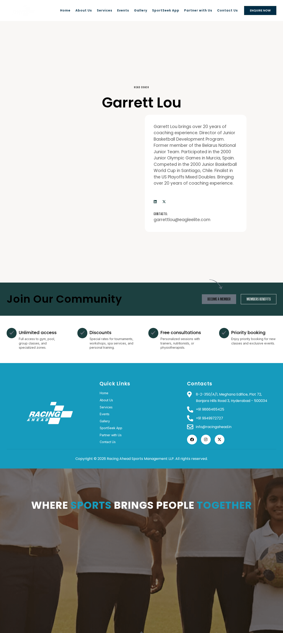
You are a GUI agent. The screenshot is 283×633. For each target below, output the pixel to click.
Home (65, 10)
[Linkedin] (155, 202)
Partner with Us (198, 10)
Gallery (140, 10)
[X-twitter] (164, 202)
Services (104, 10)
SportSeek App (165, 10)
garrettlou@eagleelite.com (182, 220)
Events (123, 10)
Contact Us (227, 10)
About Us (83, 10)
